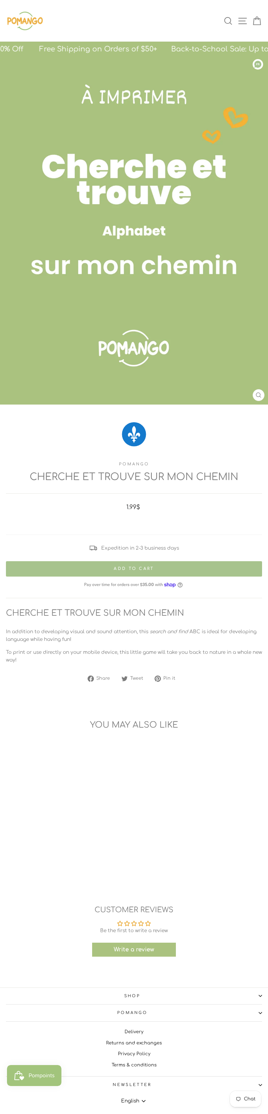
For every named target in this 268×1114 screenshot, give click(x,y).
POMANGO (132, 1013)
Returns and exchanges (134, 1043)
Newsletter (132, 1085)
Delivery (134, 1031)
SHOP (132, 996)
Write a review (134, 950)
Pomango (134, 464)
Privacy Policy (134, 1053)
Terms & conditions (134, 1065)
